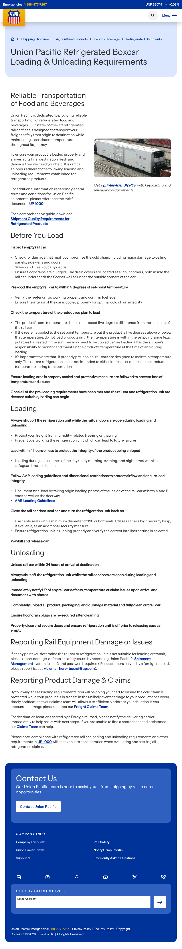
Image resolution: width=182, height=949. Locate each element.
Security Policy (103, 929)
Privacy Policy (81, 929)
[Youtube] (105, 877)
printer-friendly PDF (119, 185)
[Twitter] (134, 877)
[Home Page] (15, 39)
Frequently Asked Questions (114, 858)
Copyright (123, 929)
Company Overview (30, 842)
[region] (162, 4)
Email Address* (26, 898)
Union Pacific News (30, 850)
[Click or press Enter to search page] (153, 15)
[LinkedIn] (18, 877)
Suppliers (23, 858)
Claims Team (27, 726)
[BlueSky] (163, 877)
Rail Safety (101, 842)
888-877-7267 (59, 929)
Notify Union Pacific (108, 850)
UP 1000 (36, 203)
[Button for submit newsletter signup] (160, 902)
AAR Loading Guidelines (35, 500)
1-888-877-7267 (35, 4)
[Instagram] (47, 877)
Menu (166, 16)
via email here (55, 668)
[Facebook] (76, 877)
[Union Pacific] (14, 17)
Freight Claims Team (91, 706)
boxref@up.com (82, 668)
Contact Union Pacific (38, 806)
